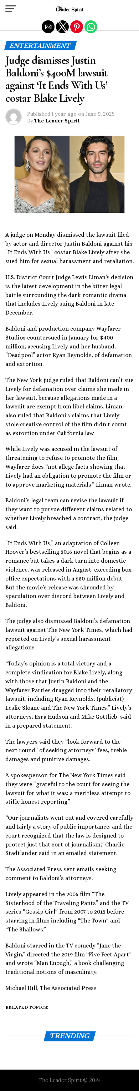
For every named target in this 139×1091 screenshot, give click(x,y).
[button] (10, 8)
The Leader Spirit (57, 120)
